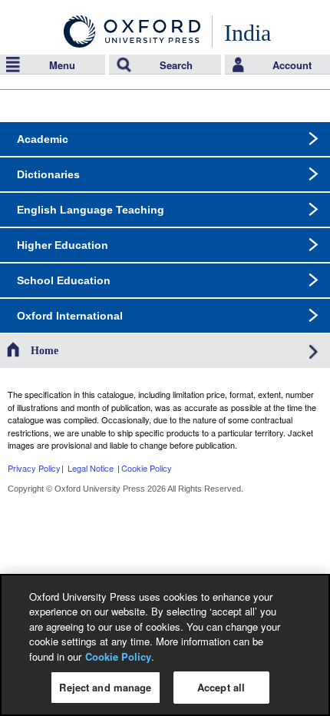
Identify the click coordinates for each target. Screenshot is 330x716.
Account (292, 65)
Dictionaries (48, 174)
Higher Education (62, 245)
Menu (62, 65)
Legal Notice (91, 468)
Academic (42, 139)
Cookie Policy (146, 468)
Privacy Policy (34, 468)
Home (44, 350)
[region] (165, 645)
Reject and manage (105, 687)
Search (176, 65)
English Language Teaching (90, 210)
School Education (64, 280)
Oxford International (70, 316)
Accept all (221, 687)
